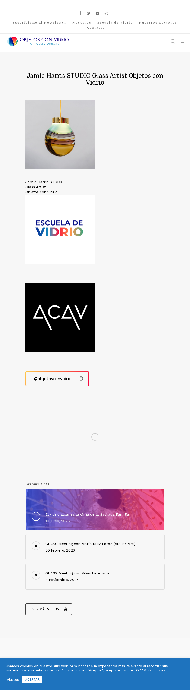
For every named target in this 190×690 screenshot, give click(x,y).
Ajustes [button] (13, 679)
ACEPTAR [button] (32, 679)
